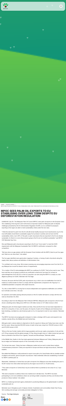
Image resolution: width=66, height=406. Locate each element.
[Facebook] (2, 400)
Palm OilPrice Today (24, 398)
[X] (5, 400)
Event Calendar (30, 397)
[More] (10, 400)
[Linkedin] (7, 400)
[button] (61, 6)
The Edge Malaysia (13, 394)
